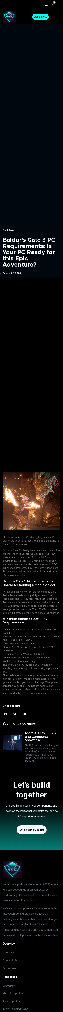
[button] (55, 17)
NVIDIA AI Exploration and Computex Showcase (42, 737)
